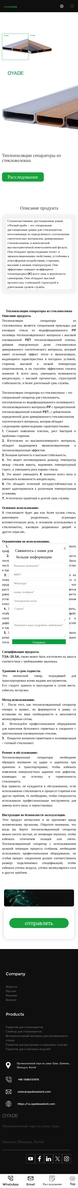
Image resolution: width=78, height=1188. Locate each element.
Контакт (11, 1000)
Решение (11, 995)
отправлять (39, 923)
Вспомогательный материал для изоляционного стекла (37, 1038)
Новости (11, 986)
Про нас (11, 991)
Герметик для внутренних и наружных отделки (36, 1044)
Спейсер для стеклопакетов (24, 1031)
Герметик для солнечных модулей (28, 1049)
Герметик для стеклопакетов (24, 1027)
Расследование (23, 177)
